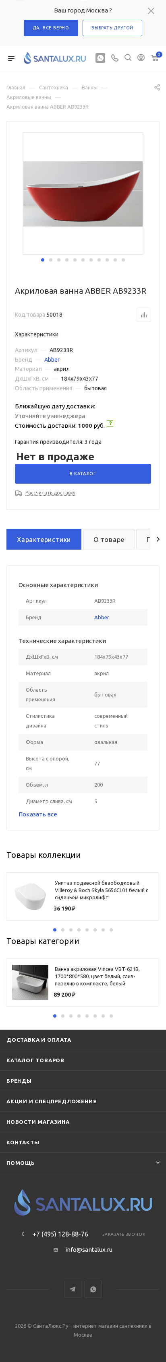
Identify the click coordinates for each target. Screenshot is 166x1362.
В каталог (83, 473)
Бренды (19, 1081)
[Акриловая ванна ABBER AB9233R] (83, 193)
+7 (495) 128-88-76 (60, 1234)
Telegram (72, 1289)
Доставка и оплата (38, 1040)
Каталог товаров (35, 1060)
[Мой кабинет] (141, 58)
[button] (43, 260)
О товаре (108, 539)
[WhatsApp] (100, 58)
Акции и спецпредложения (51, 1101)
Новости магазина (38, 1122)
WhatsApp (93, 1289)
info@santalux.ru (88, 1249)
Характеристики (44, 539)
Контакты (22, 1142)
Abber (52, 359)
